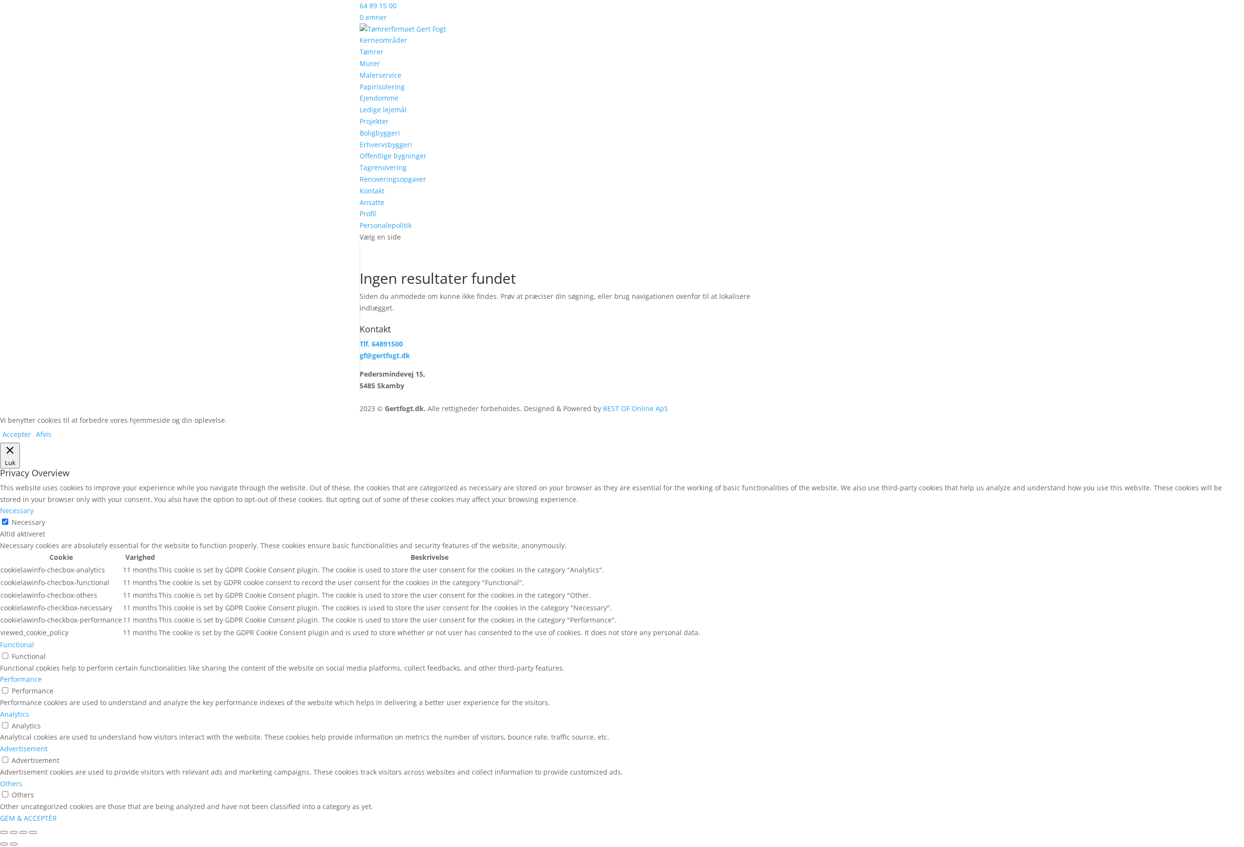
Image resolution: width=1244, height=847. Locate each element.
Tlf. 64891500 (381, 343)
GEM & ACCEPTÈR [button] (28, 818)
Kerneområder (383, 40)
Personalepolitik (386, 225)
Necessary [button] (17, 510)
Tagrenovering (383, 167)
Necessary (28, 522)
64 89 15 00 (378, 5)
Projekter (374, 121)
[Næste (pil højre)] (13, 844)
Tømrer (371, 51)
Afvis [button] (44, 434)
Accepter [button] (16, 434)
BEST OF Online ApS (635, 408)
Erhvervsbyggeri (386, 144)
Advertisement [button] (24, 748)
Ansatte (372, 202)
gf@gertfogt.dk (385, 355)
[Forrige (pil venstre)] (4, 844)
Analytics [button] (14, 714)
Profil (368, 213)
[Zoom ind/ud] (4, 832)
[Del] (23, 832)
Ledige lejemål (383, 109)
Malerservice (380, 75)
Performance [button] (21, 679)
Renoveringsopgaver (393, 179)
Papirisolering (382, 86)
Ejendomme (379, 98)
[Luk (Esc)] (33, 832)
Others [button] (11, 783)
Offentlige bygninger (393, 155)
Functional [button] (17, 644)
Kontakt (372, 190)
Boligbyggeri (380, 133)
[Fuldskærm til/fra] (13, 832)
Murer (370, 63)
